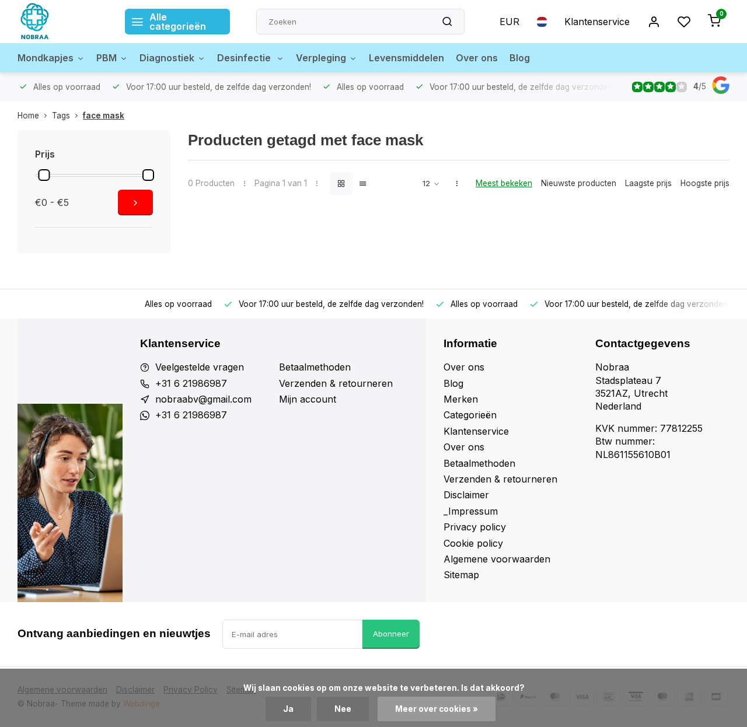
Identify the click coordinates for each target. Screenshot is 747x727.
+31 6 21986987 (191, 383)
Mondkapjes (46, 58)
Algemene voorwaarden (497, 559)
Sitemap (461, 575)
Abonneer (391, 633)
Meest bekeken (504, 183)
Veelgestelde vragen (199, 367)
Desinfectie (245, 58)
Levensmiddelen (406, 58)
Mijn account (307, 399)
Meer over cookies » (436, 709)
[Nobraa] (62, 21)
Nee (342, 709)
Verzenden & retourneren (336, 383)
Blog (519, 58)
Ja (288, 709)
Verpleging (321, 58)
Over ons (477, 58)
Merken (461, 399)
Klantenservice (597, 21)
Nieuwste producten (578, 183)
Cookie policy (473, 543)
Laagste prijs (648, 183)
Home (28, 115)
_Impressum (471, 511)
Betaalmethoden (315, 367)
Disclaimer (466, 495)
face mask (103, 115)
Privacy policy (475, 527)
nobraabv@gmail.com (203, 399)
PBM (106, 58)
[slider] (44, 175)
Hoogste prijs (704, 183)
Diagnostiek (166, 58)
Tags (61, 115)
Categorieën (470, 415)
